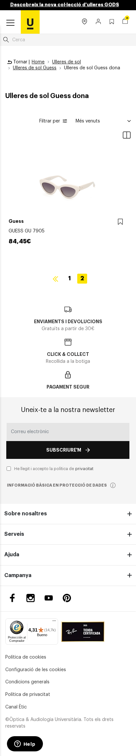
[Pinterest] (67, 598)
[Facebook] (12, 598)
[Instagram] (30, 598)
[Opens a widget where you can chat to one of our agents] (25, 744)
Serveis (14, 534)
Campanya (17, 575)
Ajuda (11, 554)
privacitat (84, 469)
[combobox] (68, 40)
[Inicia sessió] (98, 22)
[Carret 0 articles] (125, 21)
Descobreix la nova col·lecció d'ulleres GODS (64, 4)
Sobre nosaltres (25, 513)
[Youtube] (49, 598)
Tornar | (21, 62)
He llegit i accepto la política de (53, 469)
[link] (30, 22)
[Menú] (54, 622)
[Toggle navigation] (10, 23)
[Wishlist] (120, 222)
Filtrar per (49, 121)
